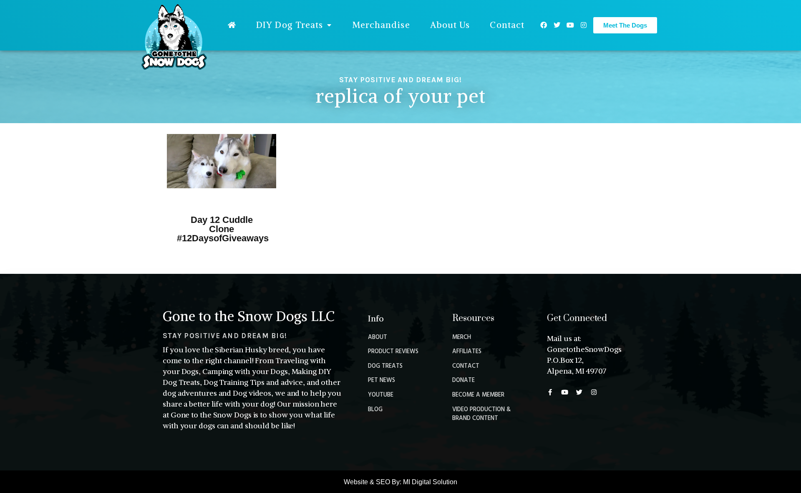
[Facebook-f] (550, 392)
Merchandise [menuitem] (381, 24)
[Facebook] (543, 25)
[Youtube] (570, 25)
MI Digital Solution (430, 481)
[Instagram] (583, 25)
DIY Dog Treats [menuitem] (289, 24)
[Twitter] (557, 25)
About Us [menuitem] (450, 24)
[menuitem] (232, 25)
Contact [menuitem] (507, 24)
